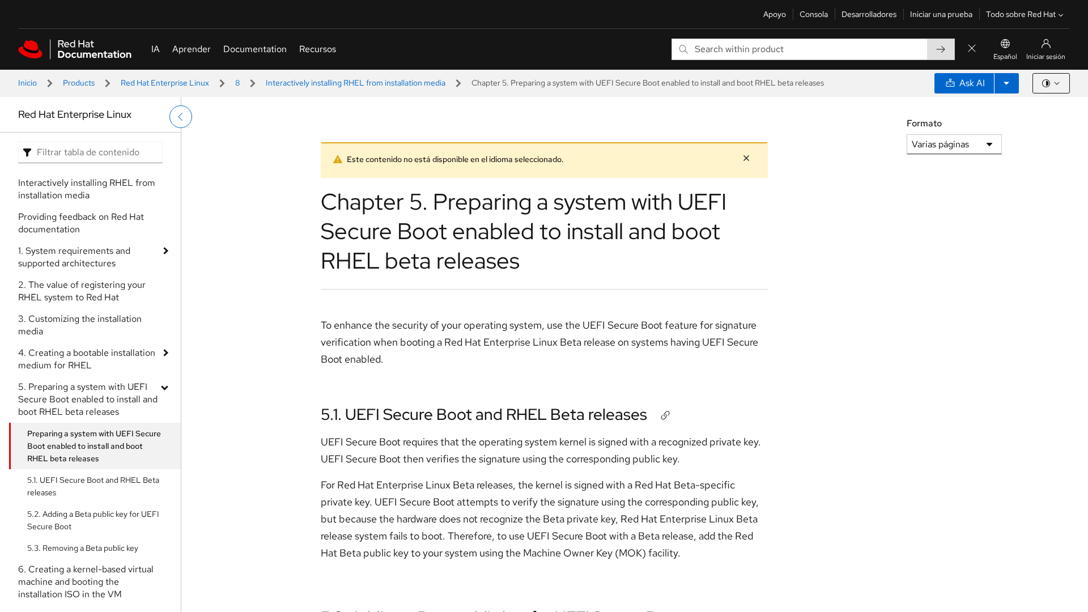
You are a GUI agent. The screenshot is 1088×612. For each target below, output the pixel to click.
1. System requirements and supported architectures (74, 257)
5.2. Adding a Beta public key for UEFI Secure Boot (93, 520)
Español (1005, 56)
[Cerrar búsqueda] (972, 49)
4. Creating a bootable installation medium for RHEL (86, 359)
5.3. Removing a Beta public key (82, 548)
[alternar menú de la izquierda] (180, 116)
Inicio (27, 83)
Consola (814, 14)
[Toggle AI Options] (1006, 83)
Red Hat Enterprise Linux (165, 83)
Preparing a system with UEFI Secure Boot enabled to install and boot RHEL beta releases (94, 446)
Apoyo (774, 14)
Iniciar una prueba (941, 14)
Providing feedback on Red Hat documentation (81, 223)
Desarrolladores (869, 14)
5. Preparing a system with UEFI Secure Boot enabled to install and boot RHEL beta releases (88, 399)
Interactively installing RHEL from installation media (355, 83)
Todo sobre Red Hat (1021, 14)
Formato (924, 123)
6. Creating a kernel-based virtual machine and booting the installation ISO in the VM (86, 581)
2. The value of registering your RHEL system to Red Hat (82, 291)
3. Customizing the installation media (80, 325)
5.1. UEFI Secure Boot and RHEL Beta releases (93, 486)
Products (79, 83)
